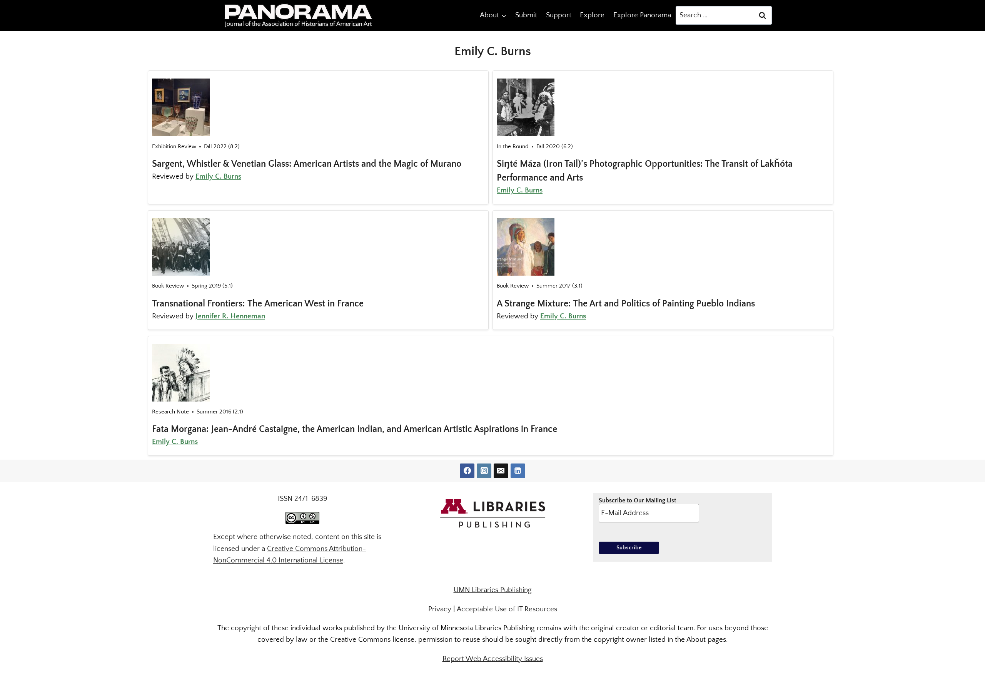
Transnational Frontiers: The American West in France (258, 304)
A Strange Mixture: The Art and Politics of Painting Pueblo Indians (626, 304)
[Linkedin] (518, 470)
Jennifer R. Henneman (230, 316)
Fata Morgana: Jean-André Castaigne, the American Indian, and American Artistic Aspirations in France (354, 429)
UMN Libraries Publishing (493, 590)
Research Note (170, 411)
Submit (526, 15)
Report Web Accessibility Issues (492, 659)
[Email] (501, 470)
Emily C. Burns (218, 176)
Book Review (168, 286)
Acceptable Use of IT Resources (507, 609)
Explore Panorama (642, 15)
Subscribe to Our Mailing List (637, 500)
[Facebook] (467, 470)
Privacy (439, 609)
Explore (592, 15)
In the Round (513, 146)
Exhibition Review (174, 146)
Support (558, 15)
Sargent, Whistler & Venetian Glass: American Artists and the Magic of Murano (306, 164)
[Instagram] (484, 470)
